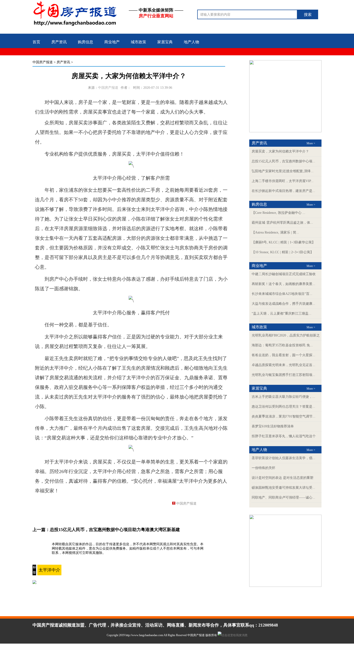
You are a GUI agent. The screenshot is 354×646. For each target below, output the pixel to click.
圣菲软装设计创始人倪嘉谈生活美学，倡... (283, 458)
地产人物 (191, 42)
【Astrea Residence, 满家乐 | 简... (275, 232)
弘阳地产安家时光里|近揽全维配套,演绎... (283, 171)
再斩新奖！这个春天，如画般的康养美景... (283, 284)
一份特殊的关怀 (263, 468)
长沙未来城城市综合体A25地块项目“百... (282, 294)
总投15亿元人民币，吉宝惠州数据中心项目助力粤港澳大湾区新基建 (115, 529)
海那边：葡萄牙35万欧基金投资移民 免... (282, 345)
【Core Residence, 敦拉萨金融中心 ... (278, 213)
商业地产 (112, 42)
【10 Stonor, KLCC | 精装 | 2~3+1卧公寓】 (283, 252)
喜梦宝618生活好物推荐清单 (273, 426)
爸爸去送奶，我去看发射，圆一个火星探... (283, 355)
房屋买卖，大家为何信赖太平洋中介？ (280, 151)
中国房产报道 (43, 62)
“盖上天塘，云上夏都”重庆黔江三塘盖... (281, 313)
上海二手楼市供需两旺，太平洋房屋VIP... (283, 181)
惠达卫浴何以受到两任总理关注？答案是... (283, 406)
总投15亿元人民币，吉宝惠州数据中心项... (283, 161)
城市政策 (138, 42)
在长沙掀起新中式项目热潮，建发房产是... (283, 191)
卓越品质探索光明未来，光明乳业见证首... (283, 365)
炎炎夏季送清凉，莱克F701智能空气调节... (283, 416)
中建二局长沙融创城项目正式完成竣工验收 (284, 274)
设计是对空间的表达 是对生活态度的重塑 (282, 478)
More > (311, 143)
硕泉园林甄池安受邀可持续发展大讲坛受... (283, 487)
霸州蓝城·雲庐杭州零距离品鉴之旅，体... (282, 222)
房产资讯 (59, 42)
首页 (36, 42)
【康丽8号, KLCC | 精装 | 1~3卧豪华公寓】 (283, 242)
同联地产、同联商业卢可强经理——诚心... (283, 497)
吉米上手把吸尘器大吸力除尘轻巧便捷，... (283, 397)
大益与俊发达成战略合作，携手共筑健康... (283, 303)
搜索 (308, 15)
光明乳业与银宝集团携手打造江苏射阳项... (283, 375)
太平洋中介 (49, 570)
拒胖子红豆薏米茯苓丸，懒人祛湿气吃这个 (284, 436)
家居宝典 (165, 42)
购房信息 (85, 42)
